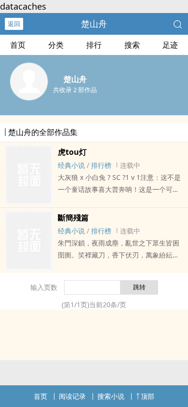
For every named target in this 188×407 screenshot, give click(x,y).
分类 (56, 45)
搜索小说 (110, 396)
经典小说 (71, 165)
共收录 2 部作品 (75, 89)
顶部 (147, 396)
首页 (18, 45)
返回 (14, 23)
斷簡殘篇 (73, 217)
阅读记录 (72, 396)
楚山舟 (94, 23)
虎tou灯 (72, 152)
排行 (94, 45)
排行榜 (101, 165)
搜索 (132, 45)
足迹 (170, 45)
